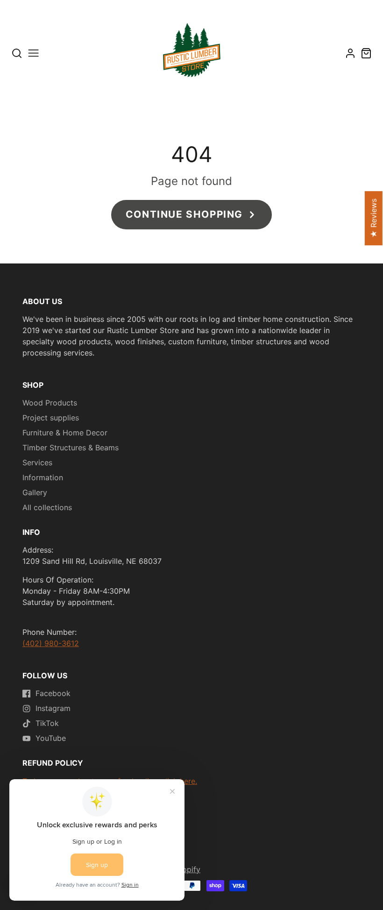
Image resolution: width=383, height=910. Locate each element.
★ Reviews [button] (373, 218)
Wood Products (49, 402)
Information (42, 477)
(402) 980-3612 (50, 643)
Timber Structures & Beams (70, 447)
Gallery (34, 492)
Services (37, 462)
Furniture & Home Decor (64, 432)
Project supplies (50, 417)
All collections (47, 507)
